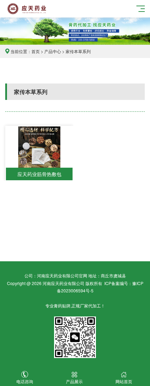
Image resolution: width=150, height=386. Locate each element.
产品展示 (74, 381)
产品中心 (52, 51)
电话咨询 (24, 381)
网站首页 (123, 381)
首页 (35, 51)
